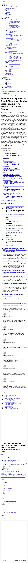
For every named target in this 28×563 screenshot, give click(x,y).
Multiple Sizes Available (6, 477)
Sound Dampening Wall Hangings (12, 398)
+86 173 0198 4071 (7, 488)
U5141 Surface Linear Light (15, 58)
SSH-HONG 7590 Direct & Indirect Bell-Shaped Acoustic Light (13, 164)
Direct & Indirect (13, 31)
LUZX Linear (9, 66)
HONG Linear (9, 38)
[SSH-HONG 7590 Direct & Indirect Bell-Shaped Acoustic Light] (8, 161)
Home (4, 4)
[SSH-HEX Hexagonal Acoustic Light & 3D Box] (4, 172)
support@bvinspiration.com (9, 501)
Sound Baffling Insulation (10, 395)
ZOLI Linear (9, 52)
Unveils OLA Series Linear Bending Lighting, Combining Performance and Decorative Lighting (14, 250)
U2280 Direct (12, 65)
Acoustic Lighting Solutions (18, 477)
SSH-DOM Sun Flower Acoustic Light (11, 169)
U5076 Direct (12, 69)
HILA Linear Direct (13, 36)
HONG (8, 12)
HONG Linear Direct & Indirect (16, 39)
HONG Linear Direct (14, 40)
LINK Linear (9, 73)
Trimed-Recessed (13, 44)
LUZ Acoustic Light (13, 25)
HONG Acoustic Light (14, 26)
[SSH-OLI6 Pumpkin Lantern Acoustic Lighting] (6, 150)
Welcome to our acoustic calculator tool (14, 283)
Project (5, 77)
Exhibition (8, 79)
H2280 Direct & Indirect (14, 64)
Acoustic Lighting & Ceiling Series (14, 19)
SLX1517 (8, 71)
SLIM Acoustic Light (14, 22)
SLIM (7, 9)
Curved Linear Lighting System (12, 261)
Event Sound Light (9, 404)
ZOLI (7, 16)
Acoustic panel (12, 23)
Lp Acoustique (8, 396)
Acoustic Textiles (8, 406)
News (7, 81)
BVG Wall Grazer (10, 8)
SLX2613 (8, 70)
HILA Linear (9, 34)
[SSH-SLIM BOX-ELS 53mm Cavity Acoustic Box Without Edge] (15, 226)
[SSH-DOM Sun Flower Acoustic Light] (6, 166)
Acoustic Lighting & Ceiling (12, 6)
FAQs (7, 84)
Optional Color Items (21, 474)
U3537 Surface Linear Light (15, 57)
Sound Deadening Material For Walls (13, 403)
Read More (6, 158)
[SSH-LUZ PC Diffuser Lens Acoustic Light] (14, 180)
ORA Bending (9, 74)
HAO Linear (9, 30)
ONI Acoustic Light (13, 27)
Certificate (8, 82)
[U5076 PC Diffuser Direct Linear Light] (15, 214)
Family (5, 5)
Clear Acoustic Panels (9, 407)
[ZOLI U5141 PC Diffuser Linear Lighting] (14, 194)
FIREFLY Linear (10, 62)
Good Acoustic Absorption (7, 475)
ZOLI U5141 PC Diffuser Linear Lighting (12, 197)
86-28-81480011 (7, 490)
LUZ (7, 10)
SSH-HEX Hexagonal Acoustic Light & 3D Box (12, 175)
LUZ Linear (9, 42)
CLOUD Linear (10, 61)
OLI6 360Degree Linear (11, 47)
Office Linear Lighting (18, 475)
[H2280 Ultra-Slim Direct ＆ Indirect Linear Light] (15, 234)
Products (5, 18)
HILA (7, 13)
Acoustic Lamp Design (14, 21)
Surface (11, 43)
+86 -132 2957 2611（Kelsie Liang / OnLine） (14, 512)
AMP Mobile (8, 473)
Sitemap (2, 473)
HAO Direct (12, 32)
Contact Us (8, 86)
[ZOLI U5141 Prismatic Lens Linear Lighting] (14, 187)
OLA (7, 17)
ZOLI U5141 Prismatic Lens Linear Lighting (13, 189)
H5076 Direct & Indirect (14, 68)
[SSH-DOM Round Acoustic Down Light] (9, 239)
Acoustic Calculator (7, 87)
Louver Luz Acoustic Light (11, 400)
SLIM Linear (9, 48)
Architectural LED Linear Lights (8, 474)
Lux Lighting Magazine (10, 399)
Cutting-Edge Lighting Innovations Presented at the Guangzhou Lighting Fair (14, 272)
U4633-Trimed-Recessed (15, 60)
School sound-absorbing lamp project (14, 303)
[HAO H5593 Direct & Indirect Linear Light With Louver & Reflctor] (15, 208)
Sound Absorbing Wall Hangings (12, 408)
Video (4, 75)
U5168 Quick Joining (14, 56)
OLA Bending (9, 45)
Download (8, 83)
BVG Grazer (9, 29)
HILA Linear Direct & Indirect (16, 35)
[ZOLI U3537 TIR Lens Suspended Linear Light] (9, 219)
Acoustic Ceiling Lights (10, 402)
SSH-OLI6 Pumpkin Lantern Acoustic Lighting (13, 154)
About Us (5, 78)
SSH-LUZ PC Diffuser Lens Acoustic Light (13, 182)
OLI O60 (8, 14)
